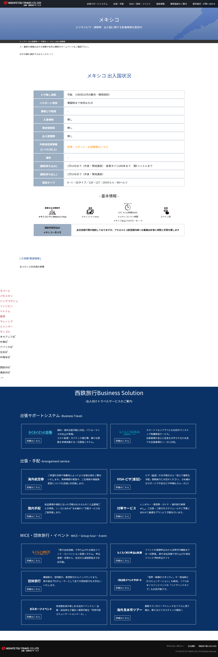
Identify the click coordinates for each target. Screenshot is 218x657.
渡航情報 (160, 3)
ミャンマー (6, 326)
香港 (2, 316)
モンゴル (5, 331)
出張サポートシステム (97, 3)
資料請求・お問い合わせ (204, 3)
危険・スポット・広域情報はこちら (89, 147)
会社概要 (191, 646)
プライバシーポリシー (175, 646)
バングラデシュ (9, 301)
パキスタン (6, 296)
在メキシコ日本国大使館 (32, 266)
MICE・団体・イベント (139, 3)
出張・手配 (118, 3)
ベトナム (5, 311)
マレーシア (6, 321)
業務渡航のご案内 (178, 3)
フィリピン (6, 306)
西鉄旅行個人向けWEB (207, 646)
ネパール (5, 291)
